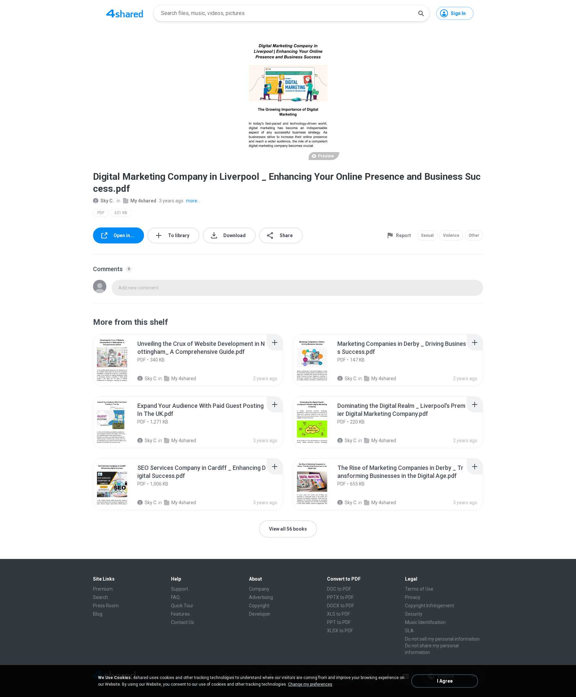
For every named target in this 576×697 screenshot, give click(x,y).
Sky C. (107, 200)
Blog (97, 614)
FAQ (175, 597)
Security (413, 614)
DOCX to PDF (340, 605)
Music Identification (425, 622)
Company (259, 589)
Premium (103, 589)
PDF (100, 212)
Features (180, 614)
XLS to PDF (338, 614)
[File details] (119, 360)
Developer (259, 614)
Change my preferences (310, 684)
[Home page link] (124, 13)
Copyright (259, 605)
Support (179, 589)
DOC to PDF (339, 589)
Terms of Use (419, 589)
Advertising (261, 597)
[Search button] (421, 13)
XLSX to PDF (340, 630)
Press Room (106, 605)
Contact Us (182, 622)
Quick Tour (182, 605)
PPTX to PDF (340, 597)
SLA (409, 630)
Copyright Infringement (429, 605)
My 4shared (143, 200)
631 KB (120, 212)
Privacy (412, 597)
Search (100, 597)
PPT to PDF (339, 622)
